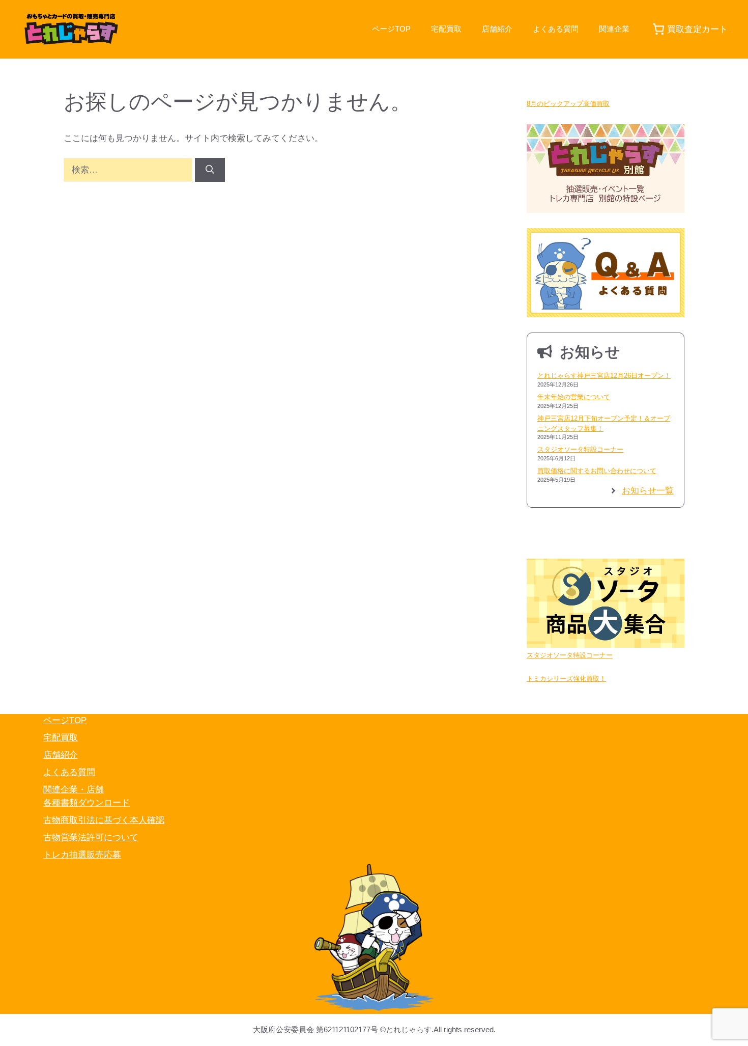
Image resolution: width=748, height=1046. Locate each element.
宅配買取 (446, 28)
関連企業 (614, 28)
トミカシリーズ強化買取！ (566, 678)
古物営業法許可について (90, 837)
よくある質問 (556, 28)
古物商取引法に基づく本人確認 (103, 820)
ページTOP (391, 28)
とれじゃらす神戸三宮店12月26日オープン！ (604, 375)
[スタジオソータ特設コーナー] (605, 604)
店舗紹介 (497, 28)
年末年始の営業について (573, 397)
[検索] (210, 170)
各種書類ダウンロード (86, 803)
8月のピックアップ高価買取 (568, 103)
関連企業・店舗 (73, 789)
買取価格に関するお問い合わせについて (596, 471)
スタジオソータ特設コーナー (580, 449)
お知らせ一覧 (648, 491)
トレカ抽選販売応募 (82, 855)
